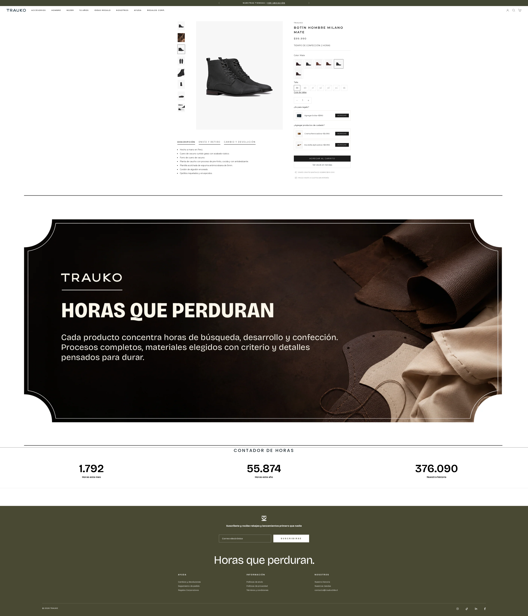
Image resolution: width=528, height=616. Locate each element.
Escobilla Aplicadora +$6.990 (317, 145)
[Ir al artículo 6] (181, 84)
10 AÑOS (84, 10)
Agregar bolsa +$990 (313, 115)
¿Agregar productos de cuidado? (309, 125)
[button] (300, 92)
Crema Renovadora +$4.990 (317, 133)
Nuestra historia (322, 582)
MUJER (70, 10)
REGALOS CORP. (156, 10)
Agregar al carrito (322, 158)
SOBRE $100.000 (278, 3)
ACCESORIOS (38, 10)
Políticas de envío (254, 582)
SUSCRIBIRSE (291, 538)
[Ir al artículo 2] (181, 37)
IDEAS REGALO (102, 10)
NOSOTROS (122, 10)
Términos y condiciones (257, 590)
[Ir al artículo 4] (181, 61)
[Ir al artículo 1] (181, 26)
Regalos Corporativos (188, 590)
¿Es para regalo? (301, 107)
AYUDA (138, 10)
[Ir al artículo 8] (181, 107)
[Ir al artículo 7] (181, 96)
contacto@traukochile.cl (326, 590)
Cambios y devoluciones (189, 582)
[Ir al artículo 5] (181, 72)
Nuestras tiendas (323, 586)
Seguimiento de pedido (189, 586)
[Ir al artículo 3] (181, 49)
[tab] (186, 143)
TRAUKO (298, 23)
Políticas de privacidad (257, 586)
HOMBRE (56, 10)
